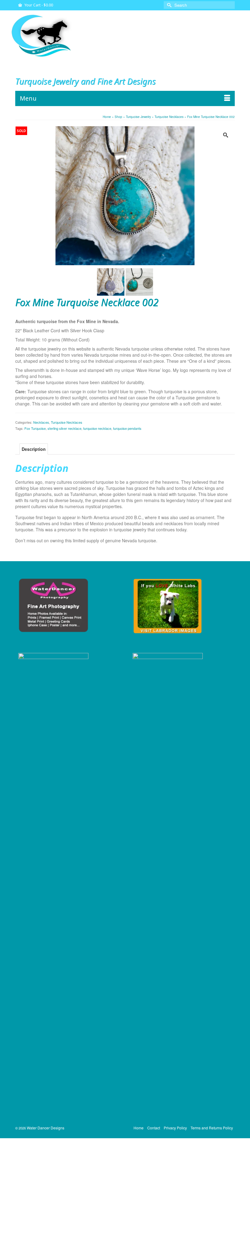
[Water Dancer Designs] (125, 35)
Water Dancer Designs (45, 1127)
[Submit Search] (168, 5)
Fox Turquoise (35, 428)
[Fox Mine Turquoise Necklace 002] (125, 195)
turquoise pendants (127, 428)
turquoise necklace (97, 428)
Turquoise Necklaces (66, 422)
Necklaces (41, 422)
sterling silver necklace (64, 428)
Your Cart (38, 5)
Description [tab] (34, 449)
